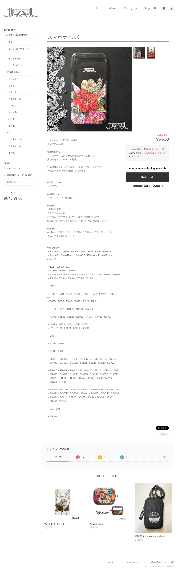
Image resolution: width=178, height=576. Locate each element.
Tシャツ (12, 105)
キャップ (12, 85)
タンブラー (13, 79)
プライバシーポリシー (135, 562)
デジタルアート (15, 65)
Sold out (147, 177)
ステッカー (13, 92)
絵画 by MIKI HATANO (16, 35)
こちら (149, 153)
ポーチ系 (12, 112)
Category (130, 8)
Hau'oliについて (15, 168)
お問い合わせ (13, 182)
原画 (10, 42)
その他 (11, 126)
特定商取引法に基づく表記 (19, 175)
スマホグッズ (14, 99)
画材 (8, 132)
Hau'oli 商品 (12, 72)
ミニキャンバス (15, 139)
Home (99, 8)
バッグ (11, 119)
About (113, 8)
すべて (58, 457)
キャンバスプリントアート (19, 50)
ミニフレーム (14, 146)
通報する (164, 434)
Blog (146, 8)
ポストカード (14, 58)
